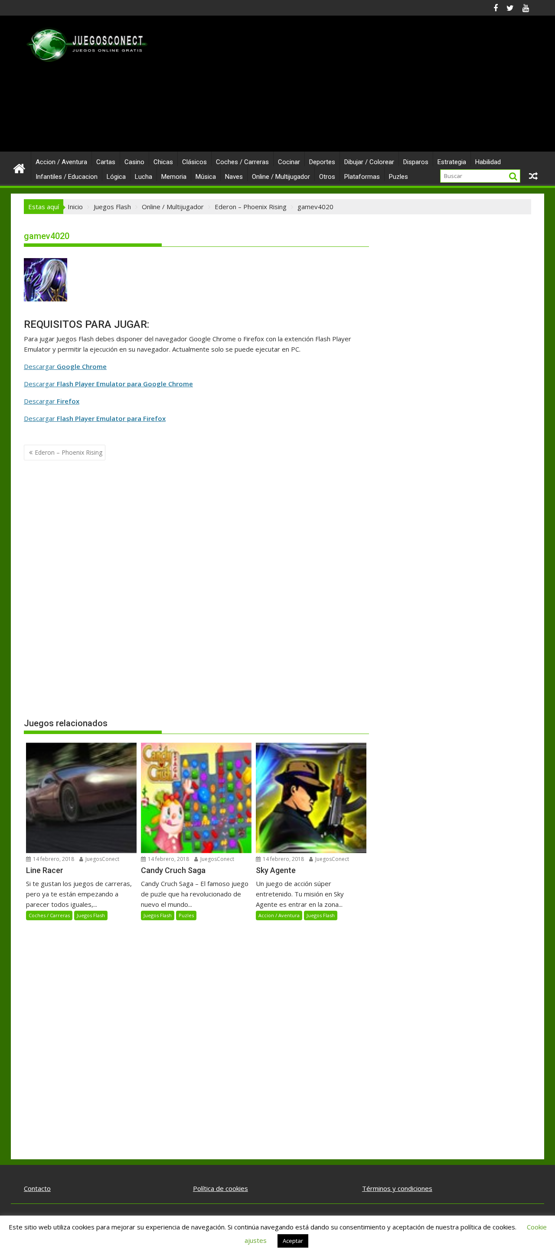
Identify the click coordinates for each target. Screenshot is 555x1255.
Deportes (322, 162)
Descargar (65, 366)
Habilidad (488, 162)
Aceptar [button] (293, 1241)
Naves (234, 177)
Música (206, 177)
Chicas (163, 162)
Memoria (173, 177)
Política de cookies (220, 1188)
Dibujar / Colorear (369, 162)
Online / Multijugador (281, 177)
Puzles (398, 177)
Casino (134, 162)
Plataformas (362, 177)
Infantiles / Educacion (67, 177)
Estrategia (451, 162)
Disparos (415, 162)
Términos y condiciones (397, 1188)
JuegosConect (101, 859)
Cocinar (289, 162)
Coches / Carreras (242, 162)
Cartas (105, 162)
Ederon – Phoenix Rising (68, 452)
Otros (327, 177)
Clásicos (194, 162)
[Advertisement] (358, 87)
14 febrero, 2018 (53, 859)
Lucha (143, 177)
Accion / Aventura (61, 162)
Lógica (116, 177)
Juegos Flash (91, 915)
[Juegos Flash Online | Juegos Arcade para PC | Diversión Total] (19, 168)
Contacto (37, 1188)
